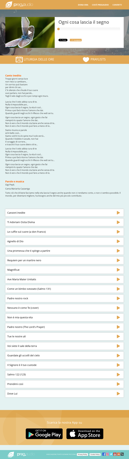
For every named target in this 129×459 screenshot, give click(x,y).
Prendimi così (15, 384)
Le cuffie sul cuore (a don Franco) (26, 231)
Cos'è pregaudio (100, 5)
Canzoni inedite (16, 212)
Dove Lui (12, 393)
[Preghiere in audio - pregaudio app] (19, 4)
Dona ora (83, 5)
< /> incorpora (76, 40)
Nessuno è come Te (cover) (23, 307)
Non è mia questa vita (20, 317)
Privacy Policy (82, 454)
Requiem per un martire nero (24, 260)
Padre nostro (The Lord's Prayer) (26, 327)
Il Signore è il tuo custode (22, 365)
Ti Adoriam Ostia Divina (21, 222)
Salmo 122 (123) (16, 374)
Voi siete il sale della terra (22, 346)
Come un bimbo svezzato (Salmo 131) (29, 288)
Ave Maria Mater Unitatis (21, 279)
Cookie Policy (95, 454)
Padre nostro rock (17, 298)
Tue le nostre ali (16, 336)
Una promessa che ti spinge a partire (28, 250)
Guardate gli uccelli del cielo (23, 355)
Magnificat (13, 269)
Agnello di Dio (15, 241)
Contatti (117, 5)
